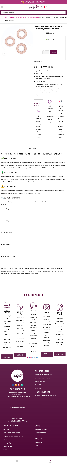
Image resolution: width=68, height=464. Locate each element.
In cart (53, 52)
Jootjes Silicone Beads (17, 389)
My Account (39, 438)
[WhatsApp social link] (21, 385)
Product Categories (42, 371)
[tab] (33, 148)
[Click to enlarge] (4, 54)
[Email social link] (16, 385)
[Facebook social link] (13, 385)
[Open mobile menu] (2, 7)
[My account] (41, 7)
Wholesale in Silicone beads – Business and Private (24, 18)
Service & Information (10, 425)
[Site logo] (33, 7)
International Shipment (43, 392)
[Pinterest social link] (18, 385)
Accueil (7, 18)
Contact (38, 425)
